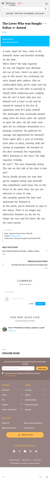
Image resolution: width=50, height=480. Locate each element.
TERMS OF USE (26, 460)
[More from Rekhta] (46, 3)
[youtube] (25, 451)
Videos (28, 395)
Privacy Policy (10, 375)
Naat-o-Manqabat (9, 409)
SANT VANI (19, 13)
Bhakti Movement (9, 428)
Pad (3, 400)
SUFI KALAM (39, 13)
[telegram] (36, 451)
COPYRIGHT (37, 460)
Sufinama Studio (31, 405)
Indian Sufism (29, 428)
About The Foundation (33, 423)
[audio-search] (45, 9)
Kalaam (5, 405)
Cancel (31, 304)
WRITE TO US (27, 435)
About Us (6, 423)
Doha (4, 395)
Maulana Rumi (15, 236)
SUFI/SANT (10, 13)
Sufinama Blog (30, 400)
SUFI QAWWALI (28, 13)
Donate (28, 409)
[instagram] (30, 451)
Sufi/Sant (5, 390)
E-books (28, 390)
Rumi (4, 32)
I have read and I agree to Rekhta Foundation (22, 374)
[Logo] (10, 4)
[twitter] (19, 451)
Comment (40, 304)
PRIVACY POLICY (14, 460)
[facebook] (14, 451)
